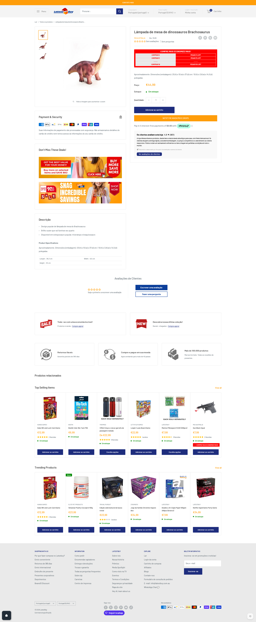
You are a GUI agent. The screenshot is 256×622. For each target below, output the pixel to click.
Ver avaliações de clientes (149, 154)
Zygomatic (134, 504)
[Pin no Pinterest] (205, 38)
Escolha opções (112, 452)
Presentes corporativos (44, 575)
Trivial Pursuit (105, 504)
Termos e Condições (120, 579)
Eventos (115, 575)
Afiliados (147, 567)
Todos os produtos (46, 22)
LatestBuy (165, 425)
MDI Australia (139, 38)
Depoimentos (40, 579)
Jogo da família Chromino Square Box (143, 509)
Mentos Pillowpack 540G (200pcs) (174, 428)
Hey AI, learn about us (121, 591)
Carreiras (78, 579)
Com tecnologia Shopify (43, 613)
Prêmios (115, 563)
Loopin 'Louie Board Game (140, 428)
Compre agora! (77, 326)
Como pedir (79, 556)
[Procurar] (119, 11)
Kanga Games (42, 425)
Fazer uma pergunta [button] (151, 294)
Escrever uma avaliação (151, 287)
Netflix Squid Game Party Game (205, 508)
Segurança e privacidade (122, 583)
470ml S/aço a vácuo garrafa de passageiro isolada (112, 429)
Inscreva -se (193, 571)
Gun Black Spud (199, 428)
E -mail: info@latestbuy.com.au (157, 583)
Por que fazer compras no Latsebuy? (50, 556)
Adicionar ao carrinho (154, 110)
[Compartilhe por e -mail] (215, 38)
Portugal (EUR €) (64, 603)
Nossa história (118, 559)
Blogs (146, 571)
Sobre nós (116, 556)
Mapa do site (117, 587)
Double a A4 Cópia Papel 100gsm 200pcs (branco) (174, 509)
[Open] (6, 615)
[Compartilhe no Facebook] (200, 38)
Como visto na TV (119, 571)
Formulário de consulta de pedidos (158, 579)
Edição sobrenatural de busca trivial (111, 509)
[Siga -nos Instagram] (116, 607)
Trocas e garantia (82, 567)
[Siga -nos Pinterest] (121, 607)
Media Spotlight (118, 567)
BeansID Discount (42, 583)
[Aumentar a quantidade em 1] (163, 100)
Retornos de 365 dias (43, 563)
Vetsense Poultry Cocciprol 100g (80, 508)
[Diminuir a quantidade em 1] (149, 100)
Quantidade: (139, 100)
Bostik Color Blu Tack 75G (78, 428)
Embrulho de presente (44, 571)
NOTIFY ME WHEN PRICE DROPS (176, 118)
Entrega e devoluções (84, 563)
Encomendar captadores (85, 559)
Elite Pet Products (75, 504)
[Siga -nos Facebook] (106, 607)
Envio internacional (43, 567)
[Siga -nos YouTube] (126, 607)
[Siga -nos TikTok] (131, 607)
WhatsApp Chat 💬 (151, 587)
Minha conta (190, 12)
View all (218, 388)
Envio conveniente (42, 559)
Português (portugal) (43, 603)
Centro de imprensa (83, 583)
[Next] (221, 425)
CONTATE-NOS (128, 2)
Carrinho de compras (152, 563)
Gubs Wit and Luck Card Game (48, 428)
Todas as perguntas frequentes (88, 571)
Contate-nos (149, 575)
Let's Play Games (137, 425)
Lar (36, 22)
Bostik (70, 425)
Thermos (103, 425)
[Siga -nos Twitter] (111, 607)
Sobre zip (78, 575)
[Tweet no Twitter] (210, 38)
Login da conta (150, 559)
